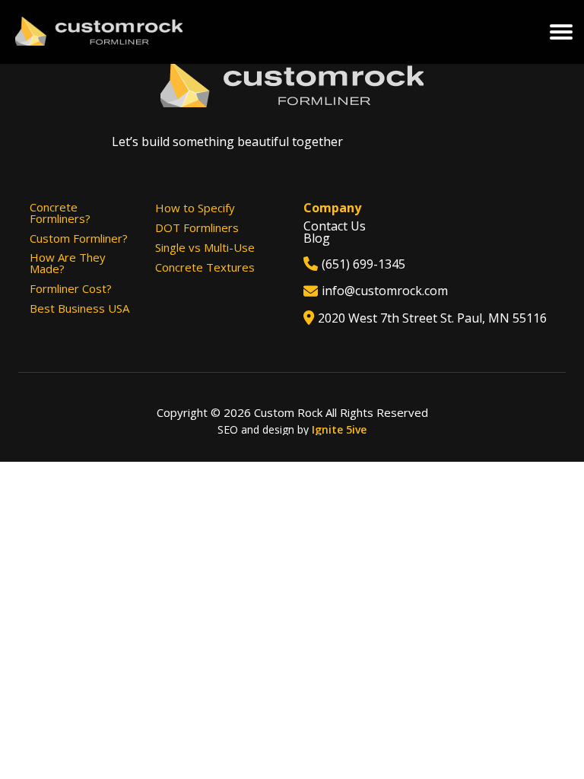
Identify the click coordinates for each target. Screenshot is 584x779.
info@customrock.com (385, 291)
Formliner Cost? (71, 288)
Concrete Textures (205, 267)
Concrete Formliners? (60, 213)
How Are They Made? (68, 263)
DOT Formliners (197, 228)
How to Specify (195, 208)
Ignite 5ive (339, 429)
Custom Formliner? (79, 238)
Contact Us (334, 226)
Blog (316, 238)
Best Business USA (79, 308)
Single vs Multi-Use (205, 247)
